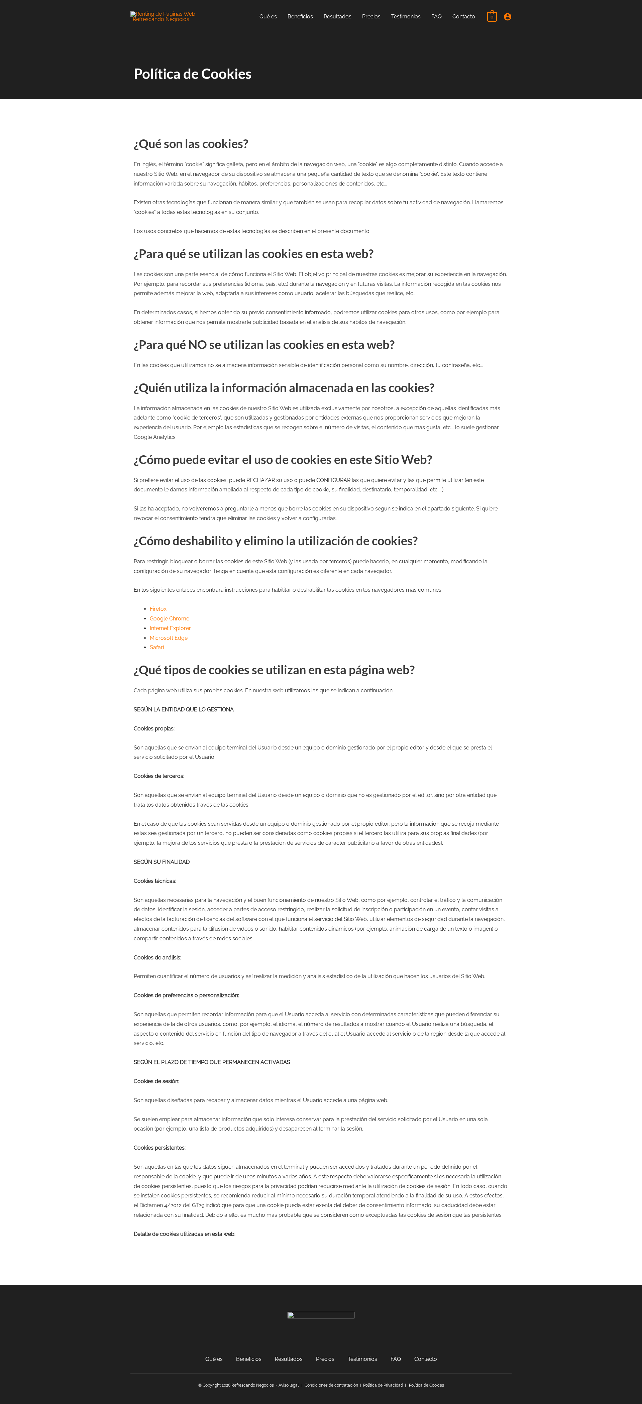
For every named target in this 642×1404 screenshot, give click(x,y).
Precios (325, 1359)
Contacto (425, 1359)
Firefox (158, 609)
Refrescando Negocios (252, 1385)
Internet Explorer (170, 628)
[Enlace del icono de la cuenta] (508, 17)
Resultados (289, 1359)
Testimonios (362, 1359)
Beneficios (248, 1359)
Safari (157, 647)
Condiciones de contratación (331, 1385)
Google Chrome (169, 618)
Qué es (214, 1359)
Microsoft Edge (169, 638)
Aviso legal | (292, 1385)
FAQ (396, 1359)
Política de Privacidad (383, 1385)
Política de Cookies (426, 1385)
